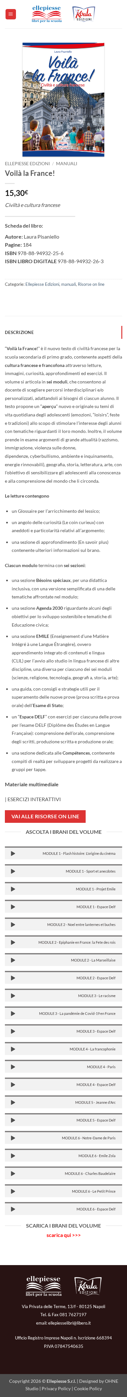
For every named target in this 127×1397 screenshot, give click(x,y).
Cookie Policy (88, 1388)
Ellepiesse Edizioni (27, 163)
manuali (66, 163)
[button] (11, 14)
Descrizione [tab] (19, 332)
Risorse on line (91, 284)
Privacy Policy (56, 1388)
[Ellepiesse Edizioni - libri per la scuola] (63, 14)
